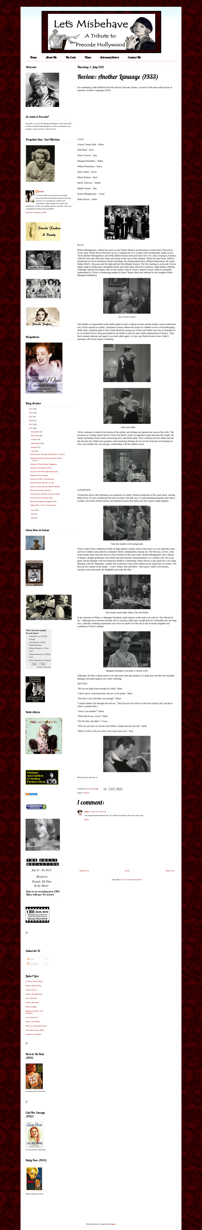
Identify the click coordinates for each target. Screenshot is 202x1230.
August (34, 447)
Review (86, 793)
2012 (31, 428)
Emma (41, 192)
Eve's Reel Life (31, 998)
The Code (71, 57)
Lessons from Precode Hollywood (44, 472)
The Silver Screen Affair (35, 1030)
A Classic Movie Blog (34, 981)
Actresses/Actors (109, 57)
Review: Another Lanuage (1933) (43, 502)
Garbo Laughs (31, 1007)
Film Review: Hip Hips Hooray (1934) (45, 494)
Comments (34, 964)
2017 (31, 409)
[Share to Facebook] (118, 788)
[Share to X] (115, 788)
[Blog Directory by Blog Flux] (31, 795)
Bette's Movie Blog (33, 986)
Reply (86, 819)
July (32, 451)
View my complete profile (36, 213)
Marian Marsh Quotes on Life (42, 483)
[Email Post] (104, 789)
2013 (31, 424)
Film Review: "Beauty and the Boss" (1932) (47, 454)
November (35, 436)
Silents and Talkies (33, 1022)
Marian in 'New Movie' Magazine (43, 464)
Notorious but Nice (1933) (40, 468)
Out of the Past (32, 1018)
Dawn (86, 812)
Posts (31, 959)
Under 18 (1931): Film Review (42, 479)
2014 (31, 421)
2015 (31, 417)
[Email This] (109, 788)
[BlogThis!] (112, 788)
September (35, 443)
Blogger (112, 1224)
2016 (31, 413)
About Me (51, 57)
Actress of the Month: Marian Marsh (45, 487)
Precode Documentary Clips (41, 498)
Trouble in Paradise (33, 1034)
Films (88, 57)
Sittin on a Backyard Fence (36, 1026)
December (35, 432)
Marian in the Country (39, 475)
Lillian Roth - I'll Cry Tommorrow (43, 505)
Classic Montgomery (34, 994)
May (33, 514)
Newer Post (84, 871)
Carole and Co (31, 990)
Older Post (170, 871)
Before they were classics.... (41, 490)
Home (33, 57)
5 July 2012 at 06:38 (98, 812)
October (34, 439)
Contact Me (134, 57)
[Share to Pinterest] (121, 788)
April (33, 518)
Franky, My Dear (32, 1002)
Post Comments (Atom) (132, 880)
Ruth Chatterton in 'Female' (40, 660)
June (33, 510)
